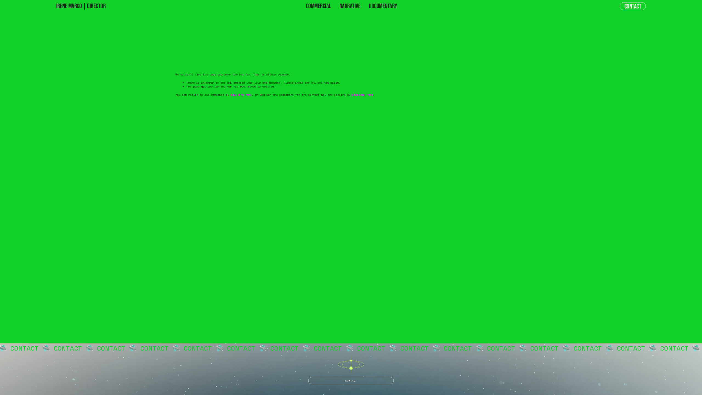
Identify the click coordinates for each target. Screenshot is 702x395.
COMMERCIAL (318, 6)
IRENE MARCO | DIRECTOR (81, 6)
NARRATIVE (350, 6)
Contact (632, 6)
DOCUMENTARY (383, 6)
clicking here (241, 95)
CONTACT (351, 381)
